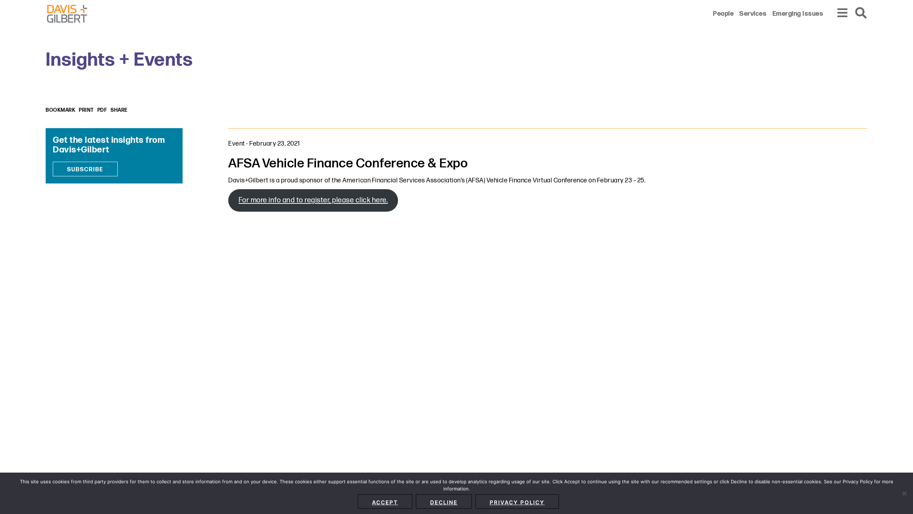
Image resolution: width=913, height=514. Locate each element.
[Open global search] (861, 13)
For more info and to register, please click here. (313, 200)
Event (236, 143)
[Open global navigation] (842, 13)
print (86, 110)
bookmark (60, 110)
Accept (385, 502)
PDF (102, 110)
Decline (444, 502)
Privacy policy (517, 502)
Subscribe (85, 169)
